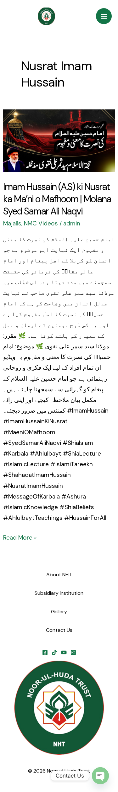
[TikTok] (54, 652)
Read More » (20, 536)
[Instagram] (73, 652)
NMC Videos (41, 223)
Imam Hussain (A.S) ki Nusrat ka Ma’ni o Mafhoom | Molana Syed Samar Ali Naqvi (57, 199)
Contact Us (59, 630)
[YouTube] (64, 652)
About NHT (59, 574)
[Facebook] (45, 652)
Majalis (12, 223)
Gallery (59, 611)
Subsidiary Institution (59, 593)
